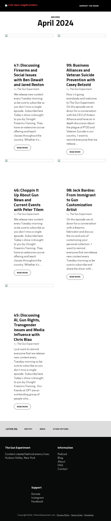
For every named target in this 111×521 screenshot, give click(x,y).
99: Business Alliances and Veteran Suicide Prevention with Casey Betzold (80, 75)
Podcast (62, 454)
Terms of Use (77, 515)
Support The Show (89, 5)
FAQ (60, 465)
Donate (35, 494)
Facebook (37, 501)
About (61, 461)
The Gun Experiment (28, 89)
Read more (22, 147)
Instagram (37, 498)
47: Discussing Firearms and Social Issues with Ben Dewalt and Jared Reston (29, 75)
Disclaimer (89, 515)
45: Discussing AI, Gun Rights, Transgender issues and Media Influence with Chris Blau (29, 327)
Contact (62, 469)
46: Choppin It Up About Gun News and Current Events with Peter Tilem (29, 200)
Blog (60, 458)
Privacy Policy (63, 515)
